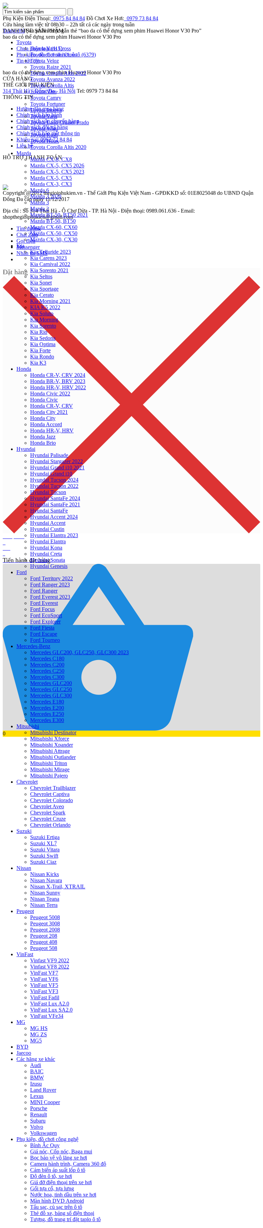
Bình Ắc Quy (45, 1145)
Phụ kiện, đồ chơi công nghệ (47, 1139)
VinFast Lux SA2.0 (51, 1010)
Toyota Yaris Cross (50, 48)
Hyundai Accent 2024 (54, 517)
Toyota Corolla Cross (53, 55)
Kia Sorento (43, 326)
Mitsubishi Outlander (53, 757)
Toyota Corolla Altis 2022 (58, 73)
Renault (38, 1114)
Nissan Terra (44, 905)
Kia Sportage (44, 289)
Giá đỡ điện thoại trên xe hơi (61, 1182)
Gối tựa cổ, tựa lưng (52, 1188)
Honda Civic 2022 (50, 393)
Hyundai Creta (46, 554)
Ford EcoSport (46, 615)
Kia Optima (42, 344)
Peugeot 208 (43, 936)
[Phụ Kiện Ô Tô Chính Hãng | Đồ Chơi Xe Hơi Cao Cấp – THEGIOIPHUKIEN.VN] (131, 5)
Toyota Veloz (44, 61)
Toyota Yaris (43, 116)
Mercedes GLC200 (51, 683)
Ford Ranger (44, 591)
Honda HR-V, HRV (52, 430)
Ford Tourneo (45, 640)
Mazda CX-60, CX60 (53, 227)
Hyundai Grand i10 (51, 474)
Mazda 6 (39, 190)
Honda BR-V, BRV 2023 (57, 381)
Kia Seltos (41, 276)
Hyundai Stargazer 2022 (56, 461)
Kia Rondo (42, 356)
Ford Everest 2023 (50, 597)
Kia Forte (40, 350)
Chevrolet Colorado (51, 800)
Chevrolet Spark (47, 812)
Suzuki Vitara (45, 849)
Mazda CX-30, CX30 (53, 239)
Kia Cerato (42, 295)
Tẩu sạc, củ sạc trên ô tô (56, 1207)
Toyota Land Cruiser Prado (59, 122)
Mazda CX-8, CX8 (51, 159)
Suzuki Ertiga (45, 837)
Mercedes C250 (47, 671)
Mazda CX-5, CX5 (51, 178)
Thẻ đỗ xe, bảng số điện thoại (62, 1213)
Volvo (36, 1127)
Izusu (36, 1084)
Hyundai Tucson (48, 492)
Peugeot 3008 (45, 923)
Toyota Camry (45, 98)
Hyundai (25, 449)
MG (20, 1022)
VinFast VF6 (44, 979)
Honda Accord (46, 424)
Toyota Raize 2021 (50, 67)
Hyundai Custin (47, 529)
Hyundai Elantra (48, 541)
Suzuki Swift (44, 856)
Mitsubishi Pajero (49, 775)
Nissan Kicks (44, 874)
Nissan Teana (44, 899)
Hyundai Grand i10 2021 (57, 467)
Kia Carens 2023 (48, 258)
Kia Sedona (42, 338)
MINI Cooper (45, 1102)
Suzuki (24, 831)
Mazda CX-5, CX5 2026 (57, 165)
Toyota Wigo (44, 128)
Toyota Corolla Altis (52, 85)
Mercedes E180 (47, 702)
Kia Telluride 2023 (50, 252)
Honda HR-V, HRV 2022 (58, 387)
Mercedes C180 (47, 658)
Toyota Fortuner (47, 104)
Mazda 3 (39, 202)
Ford (21, 572)
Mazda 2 (39, 209)
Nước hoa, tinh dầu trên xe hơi (63, 1195)
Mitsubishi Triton (48, 763)
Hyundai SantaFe (49, 511)
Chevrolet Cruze (48, 819)
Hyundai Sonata (47, 560)
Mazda (23, 153)
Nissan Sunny (45, 893)
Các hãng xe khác (35, 1059)
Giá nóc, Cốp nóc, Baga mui (61, 1151)
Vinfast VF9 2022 (49, 960)
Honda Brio (43, 443)
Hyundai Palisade (49, 455)
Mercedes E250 (47, 714)
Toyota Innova (46, 110)
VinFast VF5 (44, 985)
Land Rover (43, 1090)
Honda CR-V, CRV (51, 406)
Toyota (24, 42)
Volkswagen (43, 1133)
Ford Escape (43, 634)
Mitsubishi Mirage (50, 769)
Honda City (42, 418)
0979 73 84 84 (141, 18)
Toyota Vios (43, 91)
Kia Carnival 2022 (50, 264)
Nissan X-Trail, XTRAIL (57, 886)
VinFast (24, 954)
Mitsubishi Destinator (53, 732)
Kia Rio (38, 332)
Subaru (38, 1121)
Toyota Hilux (44, 141)
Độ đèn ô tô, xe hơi (51, 1176)
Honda (23, 369)
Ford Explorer (45, 621)
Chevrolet (27, 782)
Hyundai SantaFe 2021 (55, 504)
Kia (20, 246)
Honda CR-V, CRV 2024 (57, 375)
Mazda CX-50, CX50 (53, 233)
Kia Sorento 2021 (49, 270)
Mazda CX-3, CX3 (51, 184)
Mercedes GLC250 (51, 689)
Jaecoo (23, 1053)
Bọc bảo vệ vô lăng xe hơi (58, 1158)
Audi (35, 1065)
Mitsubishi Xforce (49, 739)
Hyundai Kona (46, 547)
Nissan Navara (46, 880)
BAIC (36, 1071)
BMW (37, 1077)
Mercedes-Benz (33, 646)
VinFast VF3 (44, 991)
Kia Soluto (41, 313)
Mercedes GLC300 (51, 695)
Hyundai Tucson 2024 (54, 480)
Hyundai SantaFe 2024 (55, 498)
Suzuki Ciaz (43, 862)
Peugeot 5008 (45, 917)
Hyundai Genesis (48, 566)
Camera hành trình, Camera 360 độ (68, 1164)
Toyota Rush (44, 135)
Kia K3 (38, 363)
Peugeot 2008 (45, 930)
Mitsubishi (27, 726)
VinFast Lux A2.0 (49, 1004)
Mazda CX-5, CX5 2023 (57, 172)
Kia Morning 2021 (50, 301)
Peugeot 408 (43, 942)
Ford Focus (42, 609)
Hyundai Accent (47, 523)
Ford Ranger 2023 (50, 584)
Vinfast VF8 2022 (49, 967)
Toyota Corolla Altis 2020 (58, 147)
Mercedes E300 (47, 720)
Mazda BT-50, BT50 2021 (59, 215)
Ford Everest (44, 603)
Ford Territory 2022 (51, 578)
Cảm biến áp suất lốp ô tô (57, 1170)
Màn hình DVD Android (57, 1201)
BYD (22, 1047)
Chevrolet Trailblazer (53, 788)
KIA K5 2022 (45, 307)
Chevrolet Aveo (47, 806)
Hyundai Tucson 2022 (54, 486)
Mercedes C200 (47, 665)
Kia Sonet (41, 283)
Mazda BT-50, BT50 (53, 221)
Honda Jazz (42, 437)
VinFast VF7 (44, 973)
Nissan (23, 868)
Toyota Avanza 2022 (52, 79)
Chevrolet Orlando (50, 825)
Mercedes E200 (47, 708)
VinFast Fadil (44, 997)
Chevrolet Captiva (50, 794)
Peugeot (25, 911)
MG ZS (38, 1034)
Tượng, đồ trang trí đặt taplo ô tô (65, 1219)
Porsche (38, 1108)
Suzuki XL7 (43, 843)
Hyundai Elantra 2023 (54, 535)
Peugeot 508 (43, 948)
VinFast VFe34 (46, 1016)
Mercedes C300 (47, 677)
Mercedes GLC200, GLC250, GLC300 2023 (79, 652)
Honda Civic (44, 400)
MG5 (36, 1040)
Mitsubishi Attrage (50, 751)
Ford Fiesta (42, 628)
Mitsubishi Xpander (51, 745)
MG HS (39, 1028)
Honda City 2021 (49, 412)
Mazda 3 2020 (45, 196)
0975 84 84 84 (68, 18)
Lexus (36, 1096)
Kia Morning (44, 319)
